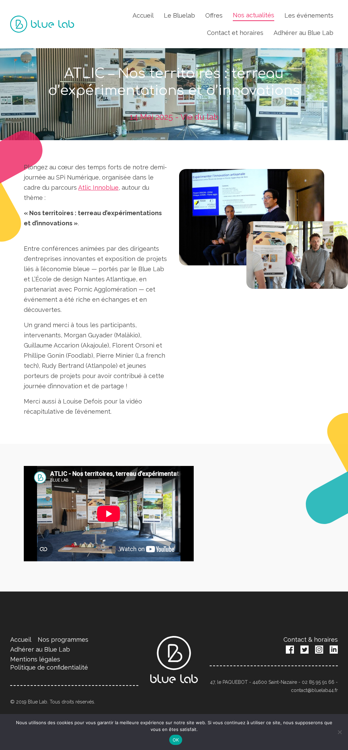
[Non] (339, 732)
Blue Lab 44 (42, 24)
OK (176, 740)
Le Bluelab (179, 15)
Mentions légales (35, 659)
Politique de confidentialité (49, 667)
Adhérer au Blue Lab (303, 32)
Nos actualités (253, 15)
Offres (214, 15)
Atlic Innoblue (98, 187)
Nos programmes (63, 639)
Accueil (143, 15)
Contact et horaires (235, 32)
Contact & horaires (310, 639)
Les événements (308, 15)
